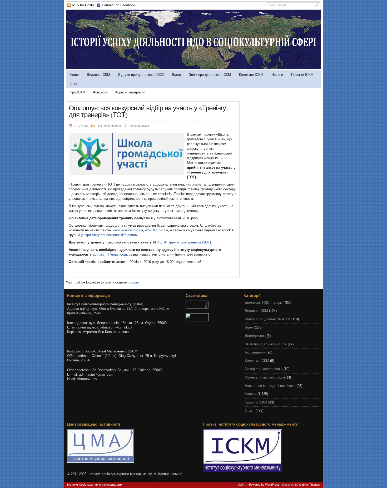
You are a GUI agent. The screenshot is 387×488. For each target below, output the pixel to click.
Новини (277, 75)
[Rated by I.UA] (212, 317)
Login (135, 282)
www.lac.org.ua (156, 230)
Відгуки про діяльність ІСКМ (141, 75)
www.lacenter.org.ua (128, 230)
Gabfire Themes (309, 484)
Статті (75, 83)
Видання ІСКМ (98, 75)
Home (74, 75)
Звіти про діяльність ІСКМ (210, 75)
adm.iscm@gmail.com (110, 254)
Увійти (242, 484)
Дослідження (255, 336)
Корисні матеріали (130, 92)
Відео (176, 75)
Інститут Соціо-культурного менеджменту (95, 484)
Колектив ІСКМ (251, 75)
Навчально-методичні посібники (270, 386)
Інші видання (255, 352)
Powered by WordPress (264, 484)
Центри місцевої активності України (107, 235)
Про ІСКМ (77, 92)
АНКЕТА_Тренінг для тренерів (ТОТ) (182, 242)
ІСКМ (145, 125)
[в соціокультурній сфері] (193, 68)
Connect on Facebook (118, 5)
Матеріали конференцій (263, 369)
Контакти (100, 92)
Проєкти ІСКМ (302, 75)
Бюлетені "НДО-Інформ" (264, 303)
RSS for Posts (83, 5)
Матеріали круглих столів (265, 377)
